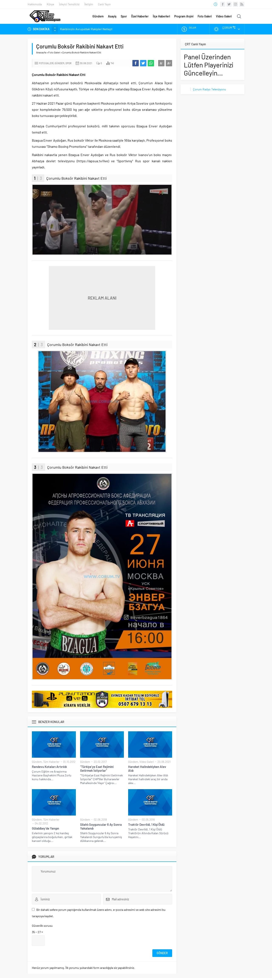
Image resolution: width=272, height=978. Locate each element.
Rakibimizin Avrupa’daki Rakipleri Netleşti (86, 29)
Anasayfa (41, 52)
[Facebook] (222, 4)
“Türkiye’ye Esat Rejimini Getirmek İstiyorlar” (96, 768)
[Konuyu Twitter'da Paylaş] (143, 63)
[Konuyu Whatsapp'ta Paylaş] (151, 63)
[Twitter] (229, 4)
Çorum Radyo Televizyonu (209, 89)
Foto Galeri (205, 16)
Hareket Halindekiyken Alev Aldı (147, 768)
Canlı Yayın (104, 4)
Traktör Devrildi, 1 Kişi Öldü (146, 824)
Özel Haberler (140, 16)
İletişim (88, 4)
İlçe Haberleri (161, 16)
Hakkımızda (35, 4)
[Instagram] (235, 4)
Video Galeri (224, 16)
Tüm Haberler (51, 761)
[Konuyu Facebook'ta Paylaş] (135, 63)
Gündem (98, 16)
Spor (124, 16)
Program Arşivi (183, 16)
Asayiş (112, 16)
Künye (50, 4)
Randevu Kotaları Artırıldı (49, 767)
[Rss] (241, 4)
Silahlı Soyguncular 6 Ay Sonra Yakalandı (101, 826)
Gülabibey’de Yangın (45, 828)
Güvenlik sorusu (42, 925)
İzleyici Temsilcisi (69, 4)
